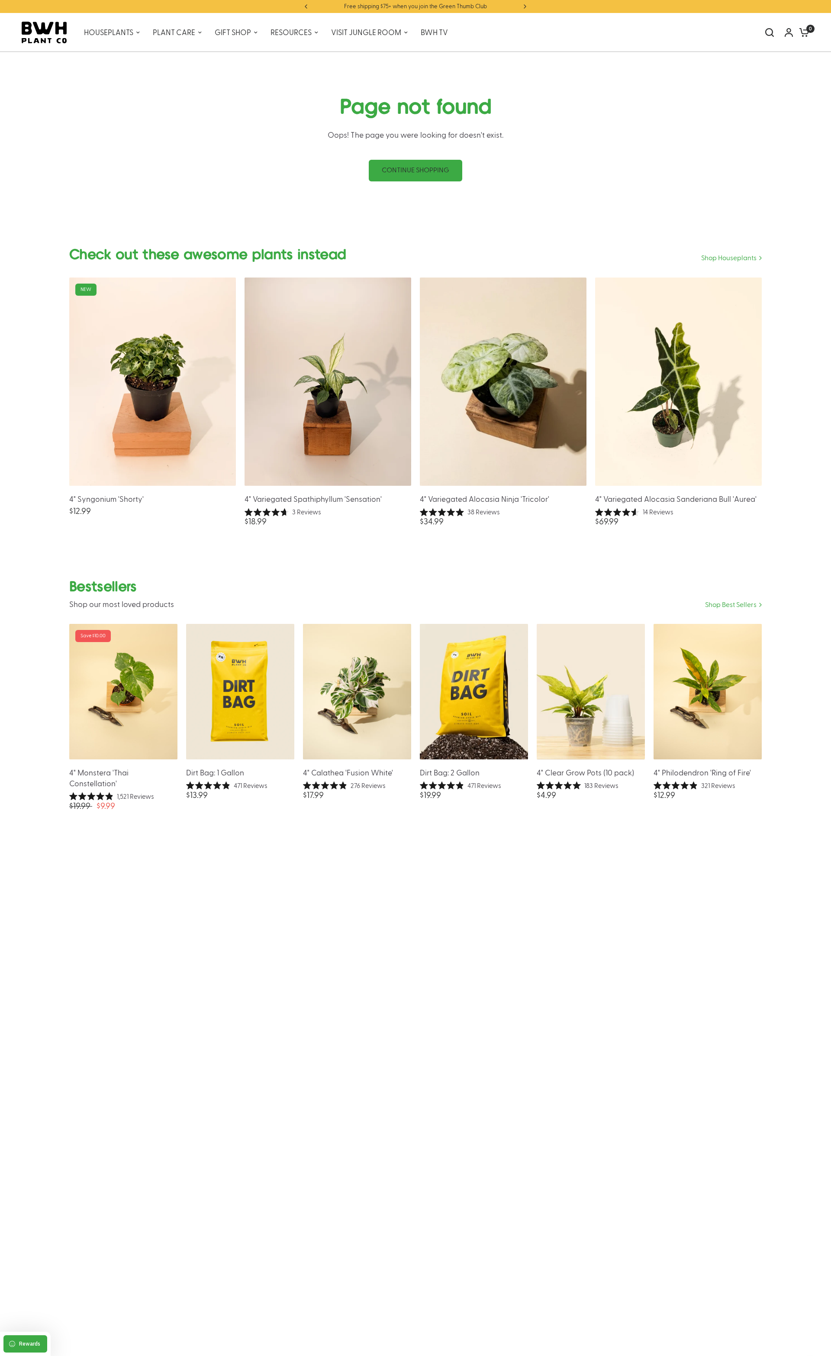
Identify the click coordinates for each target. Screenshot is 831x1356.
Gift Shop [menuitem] (233, 32)
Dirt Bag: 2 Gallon (450, 773)
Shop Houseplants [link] (729, 258)
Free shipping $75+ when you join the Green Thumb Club (415, 6)
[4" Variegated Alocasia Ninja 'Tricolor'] (503, 382)
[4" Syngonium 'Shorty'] (152, 382)
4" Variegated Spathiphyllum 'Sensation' (313, 499)
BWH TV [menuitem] (434, 32)
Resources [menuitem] (291, 32)
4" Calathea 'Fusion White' (348, 773)
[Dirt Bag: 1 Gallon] (240, 691)
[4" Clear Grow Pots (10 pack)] (591, 691)
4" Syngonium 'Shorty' (106, 499)
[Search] (769, 32)
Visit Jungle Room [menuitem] (366, 32)
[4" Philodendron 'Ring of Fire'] (708, 691)
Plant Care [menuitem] (174, 32)
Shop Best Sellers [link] (731, 605)
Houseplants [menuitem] (108, 32)
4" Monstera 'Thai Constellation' (99, 778)
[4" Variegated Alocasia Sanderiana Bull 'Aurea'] (678, 382)
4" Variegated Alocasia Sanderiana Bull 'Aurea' (676, 499)
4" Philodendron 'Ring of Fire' (702, 773)
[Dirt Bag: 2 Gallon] (474, 691)
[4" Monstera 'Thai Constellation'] (123, 691)
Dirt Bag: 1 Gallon (215, 773)
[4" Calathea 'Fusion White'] (357, 691)
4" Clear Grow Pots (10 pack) (585, 773)
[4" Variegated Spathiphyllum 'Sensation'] (328, 382)
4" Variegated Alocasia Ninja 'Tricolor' (484, 499)
